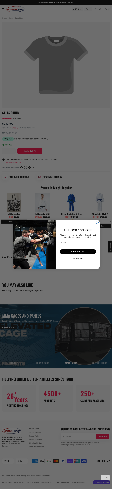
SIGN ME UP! (78, 252)
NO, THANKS (78, 258)
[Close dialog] (97, 222)
